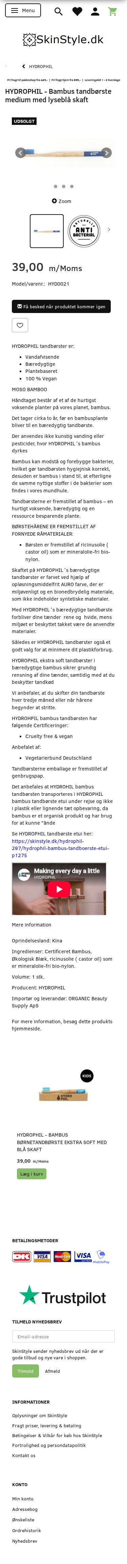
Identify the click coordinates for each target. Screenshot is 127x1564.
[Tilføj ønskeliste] (20, 325)
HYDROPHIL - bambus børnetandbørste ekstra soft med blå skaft (62, 1142)
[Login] (95, 11)
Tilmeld (26, 1371)
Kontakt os (24, 1455)
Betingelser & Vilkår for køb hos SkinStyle (57, 1435)
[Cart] (112, 11)
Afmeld (52, 1371)
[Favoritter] (76, 11)
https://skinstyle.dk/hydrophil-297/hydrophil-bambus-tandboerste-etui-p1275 (60, 848)
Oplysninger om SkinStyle (39, 1415)
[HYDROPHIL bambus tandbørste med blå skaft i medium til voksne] (63, 153)
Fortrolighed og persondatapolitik (49, 1445)
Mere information (31, 924)
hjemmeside (26, 1028)
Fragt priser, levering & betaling (46, 1425)
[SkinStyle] (63, 38)
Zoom (65, 201)
